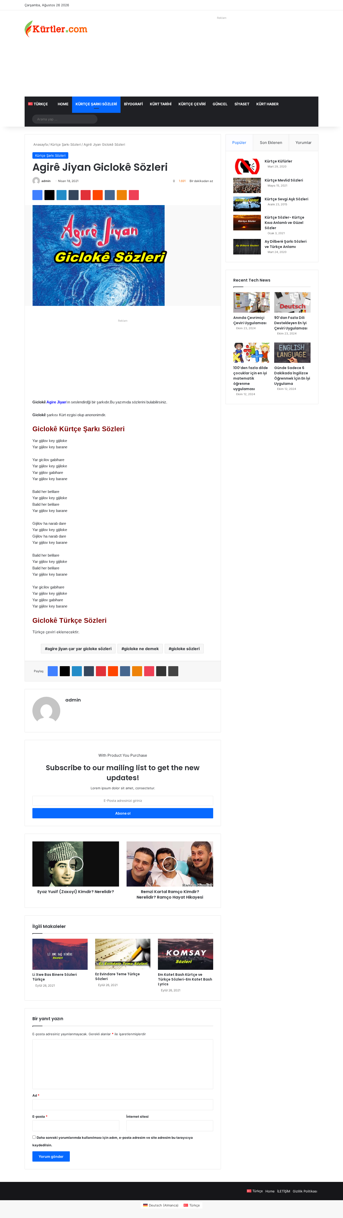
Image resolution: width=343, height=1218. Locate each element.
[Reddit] (98, 195)
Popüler (239, 142)
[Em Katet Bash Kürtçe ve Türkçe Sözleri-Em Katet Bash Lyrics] (185, 954)
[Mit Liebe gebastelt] (56, 28)
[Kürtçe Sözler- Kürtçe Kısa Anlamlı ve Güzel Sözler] (247, 222)
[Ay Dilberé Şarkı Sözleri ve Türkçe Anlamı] (247, 246)
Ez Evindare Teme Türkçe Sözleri (117, 976)
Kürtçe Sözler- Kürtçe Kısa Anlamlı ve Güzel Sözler (284, 222)
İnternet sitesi (137, 1116)
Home (63, 104)
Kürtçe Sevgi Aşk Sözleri (286, 199)
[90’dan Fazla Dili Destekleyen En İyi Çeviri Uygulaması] (292, 302)
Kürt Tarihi (161, 104)
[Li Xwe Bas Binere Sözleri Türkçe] (60, 954)
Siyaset (242, 104)
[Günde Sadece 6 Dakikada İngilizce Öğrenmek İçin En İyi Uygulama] (292, 352)
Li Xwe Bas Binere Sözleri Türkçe (54, 977)
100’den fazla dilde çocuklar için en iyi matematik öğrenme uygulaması (250, 378)
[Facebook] (37, 195)
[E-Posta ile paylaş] (161, 671)
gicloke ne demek (141, 648)
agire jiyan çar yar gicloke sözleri (79, 648)
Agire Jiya (55, 402)
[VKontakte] (110, 195)
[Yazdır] (173, 671)
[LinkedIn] (61, 195)
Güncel (220, 104)
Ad (35, 1095)
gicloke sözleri (185, 648)
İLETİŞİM (283, 1191)
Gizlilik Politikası (305, 1191)
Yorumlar (304, 142)
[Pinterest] (86, 195)
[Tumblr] (74, 195)
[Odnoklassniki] (122, 195)
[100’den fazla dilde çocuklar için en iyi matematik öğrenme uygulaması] (251, 352)
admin (45, 181)
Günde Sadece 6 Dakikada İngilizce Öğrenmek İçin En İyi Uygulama (292, 375)
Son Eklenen (271, 142)
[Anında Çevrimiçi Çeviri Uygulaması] (251, 302)
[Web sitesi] (68, 709)
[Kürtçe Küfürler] (247, 166)
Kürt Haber (267, 104)
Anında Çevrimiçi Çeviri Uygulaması (249, 320)
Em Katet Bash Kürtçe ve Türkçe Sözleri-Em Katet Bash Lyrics (185, 979)
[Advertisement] (221, 56)
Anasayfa (40, 144)
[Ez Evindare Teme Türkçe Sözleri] (122, 954)
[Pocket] (134, 195)
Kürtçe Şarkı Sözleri (96, 104)
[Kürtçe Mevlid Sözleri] (247, 185)
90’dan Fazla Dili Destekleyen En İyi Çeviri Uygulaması (290, 323)
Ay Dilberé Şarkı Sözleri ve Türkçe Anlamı (286, 244)
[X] (49, 195)
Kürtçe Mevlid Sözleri (284, 180)
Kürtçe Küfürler (278, 161)
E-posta (39, 1116)
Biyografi (133, 104)
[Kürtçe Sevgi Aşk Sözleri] (247, 204)
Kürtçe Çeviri (192, 104)
